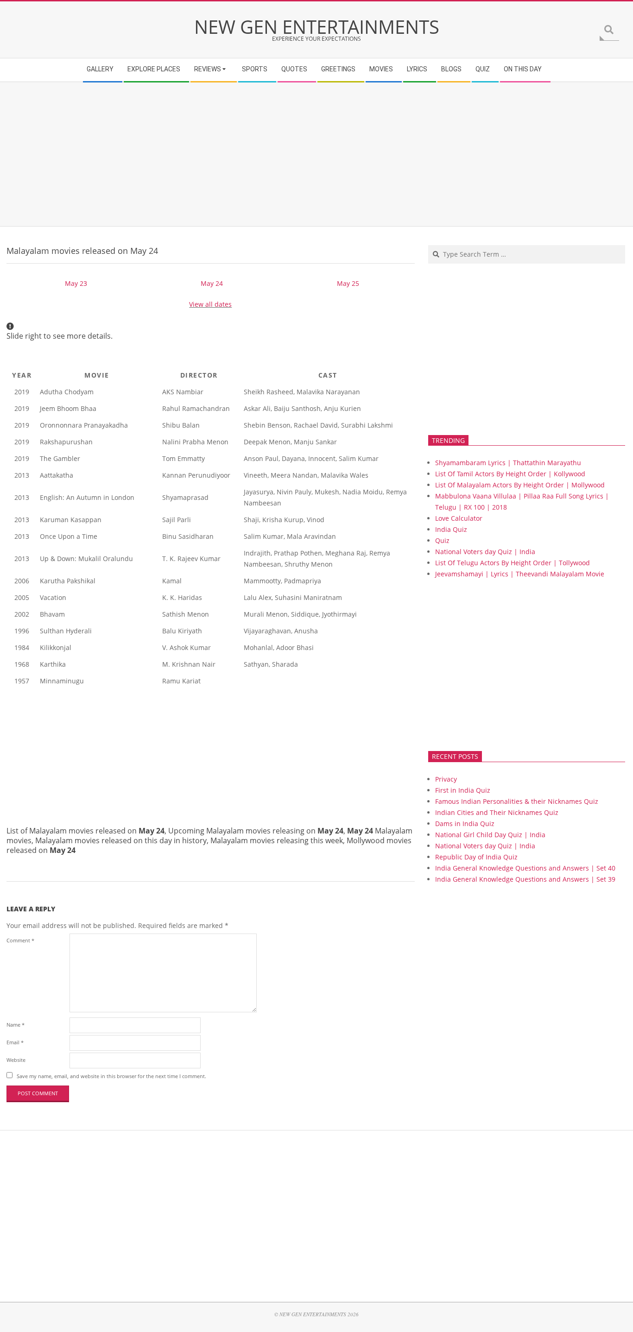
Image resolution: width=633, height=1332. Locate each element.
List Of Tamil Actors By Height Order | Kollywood (510, 473)
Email (15, 1042)
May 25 (348, 283)
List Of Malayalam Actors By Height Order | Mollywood (520, 484)
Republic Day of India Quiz (476, 856)
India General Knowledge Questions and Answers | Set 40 (525, 868)
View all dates (210, 304)
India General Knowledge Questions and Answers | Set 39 (525, 879)
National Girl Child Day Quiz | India (490, 834)
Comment (20, 940)
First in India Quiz (462, 790)
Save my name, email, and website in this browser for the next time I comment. (111, 1076)
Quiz (442, 540)
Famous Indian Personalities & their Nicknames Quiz (516, 801)
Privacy (446, 779)
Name (15, 1024)
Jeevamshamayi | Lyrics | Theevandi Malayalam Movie (519, 573)
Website (15, 1059)
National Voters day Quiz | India (485, 551)
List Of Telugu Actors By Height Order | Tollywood (512, 562)
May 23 (76, 283)
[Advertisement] (285, 154)
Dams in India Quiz (464, 823)
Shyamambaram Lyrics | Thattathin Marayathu (508, 462)
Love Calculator (458, 518)
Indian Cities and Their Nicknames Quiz (496, 812)
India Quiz (451, 529)
